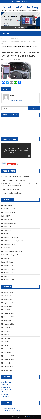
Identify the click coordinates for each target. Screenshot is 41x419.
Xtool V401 (6, 258)
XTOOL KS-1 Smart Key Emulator (13, 241)
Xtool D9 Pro (7, 216)
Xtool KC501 (7, 234)
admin (18, 59)
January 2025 (8, 296)
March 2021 (7, 345)
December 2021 (9, 313)
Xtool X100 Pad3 (8, 272)
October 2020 (8, 363)
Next (37, 20)
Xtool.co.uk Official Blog (20, 7)
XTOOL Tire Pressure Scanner (12, 251)
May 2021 (7, 338)
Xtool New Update (9, 244)
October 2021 (8, 320)
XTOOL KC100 (7, 230)
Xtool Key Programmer (10, 237)
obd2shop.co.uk (6, 389)
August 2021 (8, 327)
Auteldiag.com (6, 382)
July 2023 (7, 310)
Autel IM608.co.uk (7, 397)
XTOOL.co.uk (30, 417)
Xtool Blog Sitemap (9, 408)
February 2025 (8, 292)
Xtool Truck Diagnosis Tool (11, 255)
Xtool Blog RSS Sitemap (12, 411)
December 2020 (9, 356)
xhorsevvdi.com (6, 387)
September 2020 (9, 366)
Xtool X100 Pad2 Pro (9, 269)
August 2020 (8, 370)
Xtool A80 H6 (7, 205)
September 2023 (9, 303)
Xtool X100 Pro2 (8, 276)
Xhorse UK (4, 392)
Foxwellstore (5, 394)
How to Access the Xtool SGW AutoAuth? (16, 177)
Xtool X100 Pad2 (8, 265)
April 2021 (7, 342)
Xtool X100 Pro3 (8, 280)
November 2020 (9, 359)
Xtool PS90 (6, 248)
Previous (3, 20)
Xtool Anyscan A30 (9, 209)
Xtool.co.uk (4, 384)
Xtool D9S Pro (7, 219)
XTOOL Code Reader (9, 212)
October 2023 (8, 299)
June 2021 (7, 334)
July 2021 (7, 331)
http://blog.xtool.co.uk (17, 100)
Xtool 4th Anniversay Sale (11, 189)
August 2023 (8, 306)
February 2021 (8, 349)
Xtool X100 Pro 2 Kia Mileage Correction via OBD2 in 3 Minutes (7, 89)
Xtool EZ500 (7, 226)
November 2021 (9, 317)
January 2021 (8, 352)
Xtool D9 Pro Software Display (12, 193)
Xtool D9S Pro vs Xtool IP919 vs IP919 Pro (16, 180)
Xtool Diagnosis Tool (9, 223)
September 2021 (9, 324)
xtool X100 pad (8, 262)
